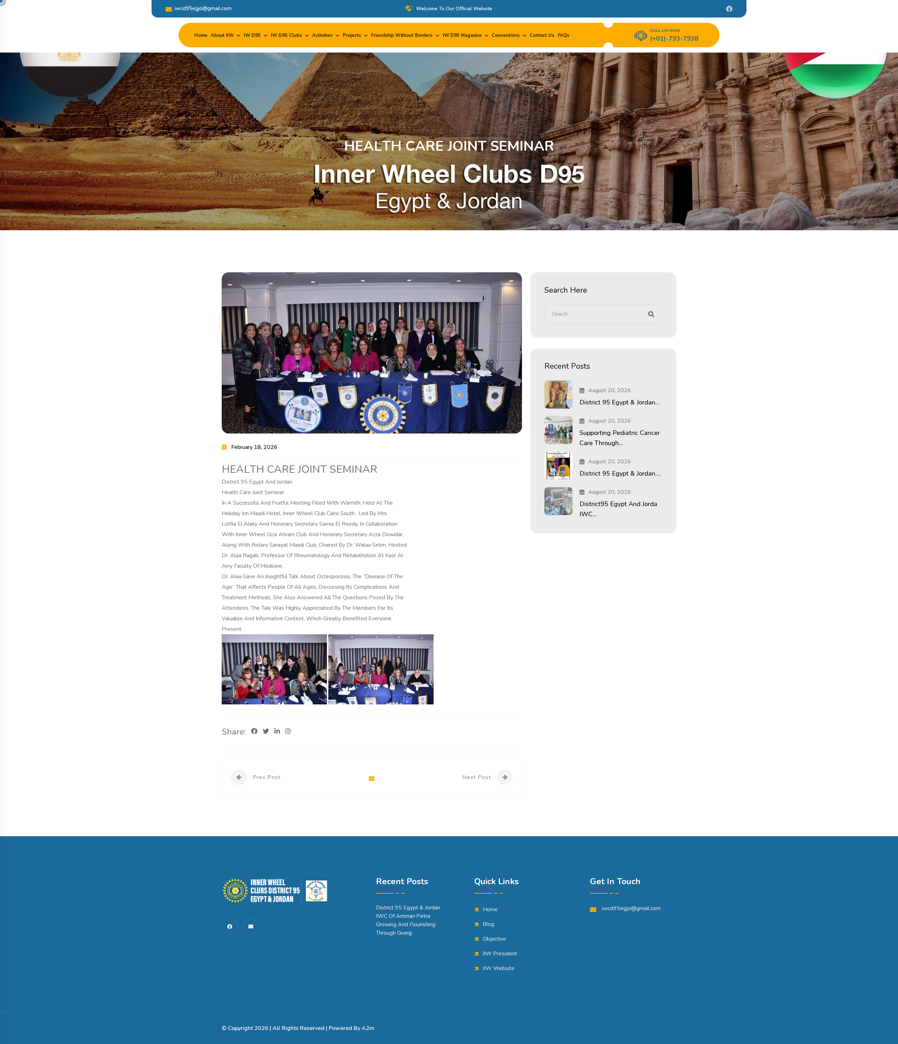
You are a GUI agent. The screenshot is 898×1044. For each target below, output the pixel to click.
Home (200, 35)
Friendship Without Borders (402, 35)
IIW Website (499, 968)
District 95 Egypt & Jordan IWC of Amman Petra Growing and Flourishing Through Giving (408, 920)
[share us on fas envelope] (251, 927)
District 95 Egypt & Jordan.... (620, 473)
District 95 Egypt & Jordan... (619, 402)
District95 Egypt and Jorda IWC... (618, 509)
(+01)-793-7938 (674, 38)
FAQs (563, 35)
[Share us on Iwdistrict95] (729, 9)
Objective (494, 939)
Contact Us (542, 35)
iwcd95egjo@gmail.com (203, 8)
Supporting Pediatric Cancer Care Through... (619, 438)
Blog (488, 924)
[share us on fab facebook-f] (230, 927)
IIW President (500, 953)
